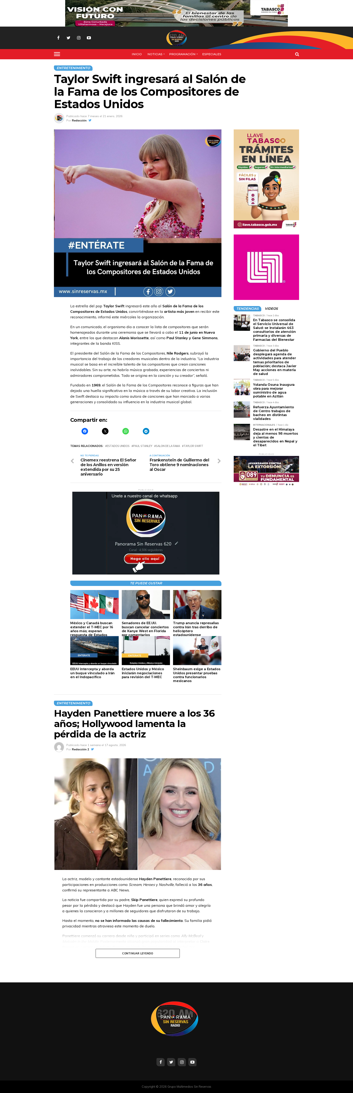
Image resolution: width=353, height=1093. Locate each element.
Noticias (154, 54)
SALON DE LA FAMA (168, 446)
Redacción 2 (80, 749)
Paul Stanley (142, 446)
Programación (182, 54)
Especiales (211, 54)
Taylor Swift (193, 446)
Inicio (137, 54)
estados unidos (118, 446)
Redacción (79, 120)
